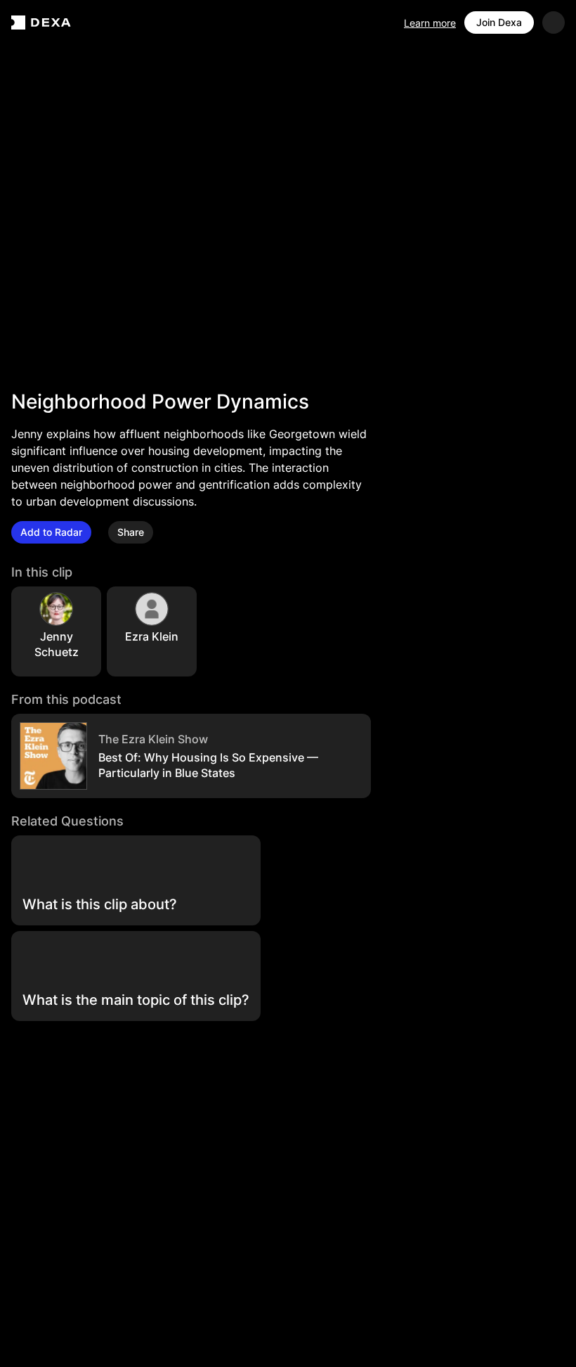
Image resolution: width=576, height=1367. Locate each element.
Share (130, 532)
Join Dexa (499, 22)
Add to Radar (51, 532)
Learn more (430, 23)
